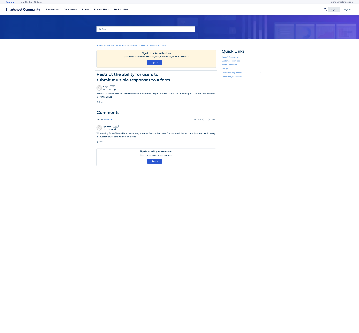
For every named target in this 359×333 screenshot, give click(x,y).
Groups (225, 69)
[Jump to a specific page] (213, 119)
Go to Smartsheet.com (342, 2)
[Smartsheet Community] (23, 10)
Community (12, 2)
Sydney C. (107, 126)
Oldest (107, 119)
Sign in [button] (155, 62)
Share (99, 102)
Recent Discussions (230, 57)
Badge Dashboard (229, 64)
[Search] (325, 9)
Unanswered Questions (242, 72)
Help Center (26, 2)
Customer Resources (231, 61)
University (39, 2)
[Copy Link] (114, 89)
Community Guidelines (232, 76)
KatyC (106, 86)
